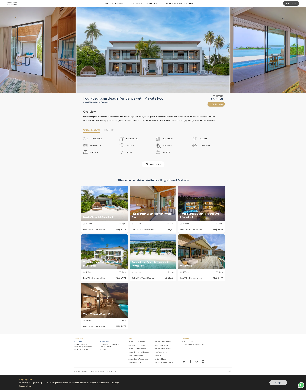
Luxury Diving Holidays (163, 349)
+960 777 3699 (187, 342)
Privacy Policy (111, 371)
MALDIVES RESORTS (114, 3)
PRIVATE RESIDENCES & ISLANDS (180, 3)
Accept (278, 382)
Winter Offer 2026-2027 (137, 345)
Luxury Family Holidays (163, 342)
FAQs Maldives (160, 359)
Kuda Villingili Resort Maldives (95, 102)
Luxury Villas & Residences (138, 359)
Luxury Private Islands (136, 362)
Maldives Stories (161, 352)
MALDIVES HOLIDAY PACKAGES (144, 3)
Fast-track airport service (164, 362)
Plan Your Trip (291, 3)
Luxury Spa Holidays (162, 345)
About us (158, 355)
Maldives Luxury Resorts (137, 349)
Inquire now (216, 104)
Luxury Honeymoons (135, 355)
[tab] (91, 130)
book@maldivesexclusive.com (193, 344)
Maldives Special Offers (136, 342)
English (230, 371)
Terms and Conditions (98, 371)
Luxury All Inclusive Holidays (138, 352)
